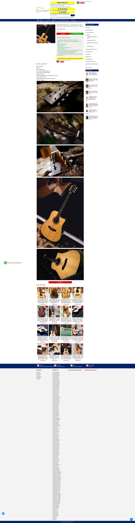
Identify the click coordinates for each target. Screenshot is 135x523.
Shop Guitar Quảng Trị (56, 469)
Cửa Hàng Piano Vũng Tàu (56, 481)
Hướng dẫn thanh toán (56, 372)
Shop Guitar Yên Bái (55, 389)
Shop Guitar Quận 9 (55, 457)
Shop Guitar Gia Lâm (56, 505)
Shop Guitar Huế (55, 427)
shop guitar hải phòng (64, 17)
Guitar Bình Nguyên (55, 509)
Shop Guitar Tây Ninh (56, 455)
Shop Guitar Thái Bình (56, 385)
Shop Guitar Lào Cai (56, 393)
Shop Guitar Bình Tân (56, 410)
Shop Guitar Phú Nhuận (56, 403)
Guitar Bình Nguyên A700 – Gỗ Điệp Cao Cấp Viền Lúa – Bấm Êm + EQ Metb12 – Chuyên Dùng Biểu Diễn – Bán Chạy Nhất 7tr (66, 320)
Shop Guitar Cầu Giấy (56, 392)
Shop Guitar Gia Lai (55, 438)
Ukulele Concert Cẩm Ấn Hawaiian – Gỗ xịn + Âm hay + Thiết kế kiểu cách (93, 110)
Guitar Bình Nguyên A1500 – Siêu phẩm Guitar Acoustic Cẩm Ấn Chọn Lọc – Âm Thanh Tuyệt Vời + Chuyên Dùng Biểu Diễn (42, 320)
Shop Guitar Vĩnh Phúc (56, 453)
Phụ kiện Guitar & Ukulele (90, 61)
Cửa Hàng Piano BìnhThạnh (57, 486)
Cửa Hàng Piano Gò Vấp (56, 490)
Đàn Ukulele (87, 54)
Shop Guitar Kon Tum (56, 435)
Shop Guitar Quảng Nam (56, 418)
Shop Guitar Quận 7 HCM (56, 397)
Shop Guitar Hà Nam (56, 394)
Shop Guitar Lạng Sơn (56, 390)
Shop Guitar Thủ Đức (56, 405)
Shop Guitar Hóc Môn (56, 431)
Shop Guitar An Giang (56, 443)
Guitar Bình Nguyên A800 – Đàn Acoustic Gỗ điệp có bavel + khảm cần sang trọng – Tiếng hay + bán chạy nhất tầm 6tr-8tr (42, 301)
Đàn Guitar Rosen (88, 51)
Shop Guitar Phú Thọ (56, 377)
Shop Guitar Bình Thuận (56, 426)
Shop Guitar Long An (56, 447)
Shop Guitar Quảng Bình (56, 468)
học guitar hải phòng (58, 17)
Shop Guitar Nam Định (56, 386)
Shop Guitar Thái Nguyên (56, 382)
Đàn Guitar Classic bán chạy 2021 (92, 42)
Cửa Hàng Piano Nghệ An (56, 502)
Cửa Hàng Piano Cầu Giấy (56, 477)
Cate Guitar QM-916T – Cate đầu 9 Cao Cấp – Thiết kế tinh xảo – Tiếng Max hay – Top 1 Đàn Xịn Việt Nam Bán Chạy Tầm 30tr (77, 320)
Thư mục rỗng (88, 67)
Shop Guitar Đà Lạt (55, 417)
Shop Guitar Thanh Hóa (56, 388)
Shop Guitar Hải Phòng (56, 378)
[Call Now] (5, 263)
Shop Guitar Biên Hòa (56, 423)
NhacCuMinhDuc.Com (70, 521)
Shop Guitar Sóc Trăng (56, 459)
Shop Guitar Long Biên (56, 401)
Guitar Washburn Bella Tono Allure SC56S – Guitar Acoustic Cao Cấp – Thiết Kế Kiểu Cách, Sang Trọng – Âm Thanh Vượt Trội (66, 357)
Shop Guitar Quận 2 (55, 456)
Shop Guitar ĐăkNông (56, 414)
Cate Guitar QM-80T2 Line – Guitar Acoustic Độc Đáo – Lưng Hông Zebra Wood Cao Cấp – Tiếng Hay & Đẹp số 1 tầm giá (42, 357)
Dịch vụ (55, 20)
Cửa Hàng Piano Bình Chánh (57, 494)
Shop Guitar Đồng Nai (56, 436)
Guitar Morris (38, 372)
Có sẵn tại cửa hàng (89, 32)
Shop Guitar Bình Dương (56, 424)
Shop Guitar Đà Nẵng (56, 411)
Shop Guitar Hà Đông (56, 399)
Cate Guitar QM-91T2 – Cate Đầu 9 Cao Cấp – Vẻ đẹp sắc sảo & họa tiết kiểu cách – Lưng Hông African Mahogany (54, 338)
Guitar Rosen (54, 510)
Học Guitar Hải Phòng (64, 20)
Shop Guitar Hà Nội (55, 376)
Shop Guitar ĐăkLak (56, 413)
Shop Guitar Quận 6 (55, 514)
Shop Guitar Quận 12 (56, 407)
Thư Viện (48, 20)
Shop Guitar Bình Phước (56, 439)
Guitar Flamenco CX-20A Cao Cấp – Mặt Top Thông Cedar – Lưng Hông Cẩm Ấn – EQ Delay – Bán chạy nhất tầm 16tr (77, 357)
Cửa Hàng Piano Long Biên (57, 476)
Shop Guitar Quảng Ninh (56, 374)
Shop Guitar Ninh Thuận (56, 464)
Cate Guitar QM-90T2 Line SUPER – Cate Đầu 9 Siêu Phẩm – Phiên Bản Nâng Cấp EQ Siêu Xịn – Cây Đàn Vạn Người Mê (66, 338)
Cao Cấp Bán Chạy (44, 22)
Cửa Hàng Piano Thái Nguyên (57, 478)
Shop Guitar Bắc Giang (56, 384)
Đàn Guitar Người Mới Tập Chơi (91, 49)
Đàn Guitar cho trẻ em (90, 40)
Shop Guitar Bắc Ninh (56, 373)
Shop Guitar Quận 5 (55, 513)
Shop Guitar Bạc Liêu (56, 507)
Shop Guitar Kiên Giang (56, 444)
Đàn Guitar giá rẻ (90, 46)
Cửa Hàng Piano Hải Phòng (57, 484)
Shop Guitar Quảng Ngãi (56, 419)
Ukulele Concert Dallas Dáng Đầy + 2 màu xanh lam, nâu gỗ (93, 92)
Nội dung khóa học (89, 59)
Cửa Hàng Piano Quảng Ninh (57, 472)
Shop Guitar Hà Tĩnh (56, 451)
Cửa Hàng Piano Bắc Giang (57, 473)
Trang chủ (41, 20)
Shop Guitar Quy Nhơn (56, 452)
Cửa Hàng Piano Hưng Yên (56, 474)
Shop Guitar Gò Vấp (55, 402)
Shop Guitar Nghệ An (56, 449)
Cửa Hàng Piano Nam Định (57, 499)
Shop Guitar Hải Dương (56, 380)
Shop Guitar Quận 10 (56, 467)
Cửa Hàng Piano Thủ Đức (56, 488)
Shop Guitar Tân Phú (56, 430)
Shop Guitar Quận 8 (55, 406)
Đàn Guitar (87, 34)
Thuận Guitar (38, 374)
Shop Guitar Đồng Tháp (56, 440)
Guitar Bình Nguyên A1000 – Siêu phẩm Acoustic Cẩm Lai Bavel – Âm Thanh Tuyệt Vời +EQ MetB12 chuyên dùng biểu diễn (77, 301)
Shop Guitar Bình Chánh (56, 428)
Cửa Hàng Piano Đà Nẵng (56, 482)
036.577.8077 (91, 366)
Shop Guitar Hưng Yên (56, 381)
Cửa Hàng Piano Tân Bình (56, 489)
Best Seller (87, 27)
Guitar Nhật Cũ (38, 373)
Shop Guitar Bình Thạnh (56, 398)
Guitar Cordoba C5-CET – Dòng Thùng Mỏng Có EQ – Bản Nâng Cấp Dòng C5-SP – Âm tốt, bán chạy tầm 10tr (54, 320)
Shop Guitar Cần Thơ (56, 442)
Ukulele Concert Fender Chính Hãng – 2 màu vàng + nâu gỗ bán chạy (93, 86)
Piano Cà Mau (55, 518)
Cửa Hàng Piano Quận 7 (56, 485)
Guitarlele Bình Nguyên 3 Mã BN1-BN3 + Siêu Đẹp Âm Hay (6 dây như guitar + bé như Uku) (93, 104)
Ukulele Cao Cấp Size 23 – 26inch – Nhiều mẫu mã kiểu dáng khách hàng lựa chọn (93, 73)
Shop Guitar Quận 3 (55, 465)
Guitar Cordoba (38, 376)
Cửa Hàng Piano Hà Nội (56, 503)
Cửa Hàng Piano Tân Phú (56, 493)
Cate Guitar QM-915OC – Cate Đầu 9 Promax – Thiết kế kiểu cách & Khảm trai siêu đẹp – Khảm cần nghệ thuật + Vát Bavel (42, 338)
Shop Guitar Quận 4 (55, 511)
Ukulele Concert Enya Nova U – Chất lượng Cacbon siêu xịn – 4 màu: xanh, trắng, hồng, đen (93, 117)
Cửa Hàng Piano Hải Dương (57, 480)
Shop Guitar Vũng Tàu (56, 422)
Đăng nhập (73, 20)
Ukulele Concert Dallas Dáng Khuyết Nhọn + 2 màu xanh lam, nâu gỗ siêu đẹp (93, 79)
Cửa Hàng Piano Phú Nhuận (57, 495)
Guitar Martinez (38, 377)
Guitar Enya (38, 378)
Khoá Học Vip (88, 56)
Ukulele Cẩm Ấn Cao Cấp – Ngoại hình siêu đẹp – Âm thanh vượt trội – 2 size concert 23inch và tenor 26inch (91, 98)
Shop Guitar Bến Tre (55, 461)
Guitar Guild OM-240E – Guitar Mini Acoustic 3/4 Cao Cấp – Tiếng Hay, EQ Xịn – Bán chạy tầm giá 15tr (54, 357)
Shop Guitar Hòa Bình (56, 506)
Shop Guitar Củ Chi (55, 432)
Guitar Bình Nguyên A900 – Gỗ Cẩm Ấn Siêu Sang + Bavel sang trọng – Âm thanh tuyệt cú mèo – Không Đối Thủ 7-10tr (54, 301)
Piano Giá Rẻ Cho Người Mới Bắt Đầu (92, 63)
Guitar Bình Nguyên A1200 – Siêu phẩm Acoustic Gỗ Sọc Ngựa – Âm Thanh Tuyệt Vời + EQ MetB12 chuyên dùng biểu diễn (66, 301)
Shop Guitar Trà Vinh (56, 460)
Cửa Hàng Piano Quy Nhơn (57, 497)
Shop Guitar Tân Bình (56, 409)
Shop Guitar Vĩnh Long (56, 448)
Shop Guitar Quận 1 (55, 463)
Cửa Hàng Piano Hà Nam (56, 501)
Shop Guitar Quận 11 (56, 515)
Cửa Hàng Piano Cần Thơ (56, 498)
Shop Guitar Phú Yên (56, 434)
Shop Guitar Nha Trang (56, 415)
